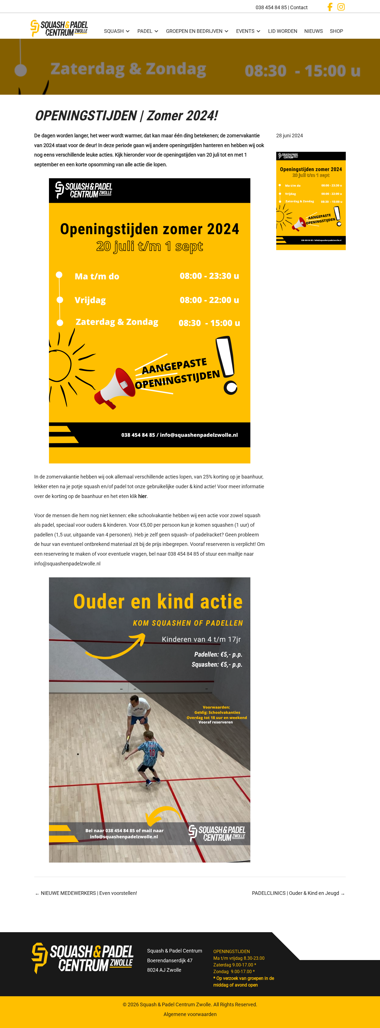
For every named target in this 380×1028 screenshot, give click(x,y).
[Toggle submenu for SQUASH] (127, 31)
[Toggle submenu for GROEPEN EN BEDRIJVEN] (226, 31)
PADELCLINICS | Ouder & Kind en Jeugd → (298, 893)
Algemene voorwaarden (190, 1014)
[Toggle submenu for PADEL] (156, 31)
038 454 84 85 (271, 7)
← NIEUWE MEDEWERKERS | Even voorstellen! (86, 893)
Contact (299, 7)
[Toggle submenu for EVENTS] (258, 31)
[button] (330, 7)
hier (142, 496)
